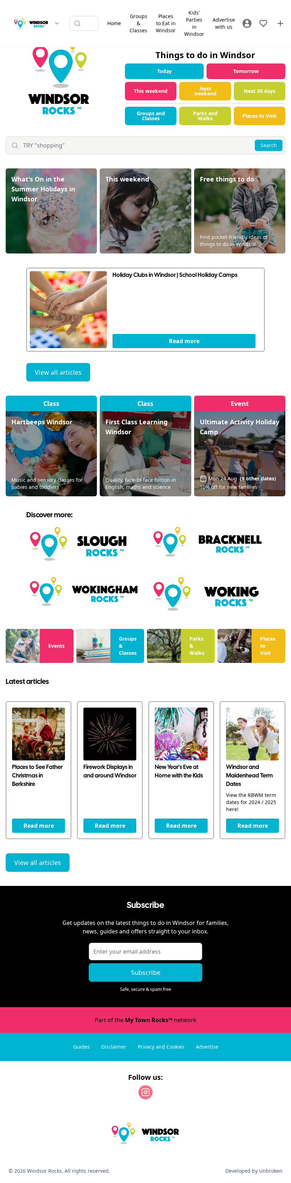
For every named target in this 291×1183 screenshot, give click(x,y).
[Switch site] (57, 23)
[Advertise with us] (280, 23)
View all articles (58, 372)
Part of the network (146, 1020)
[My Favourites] (263, 23)
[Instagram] (145, 1092)
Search (268, 145)
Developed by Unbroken (253, 1170)
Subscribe (145, 972)
